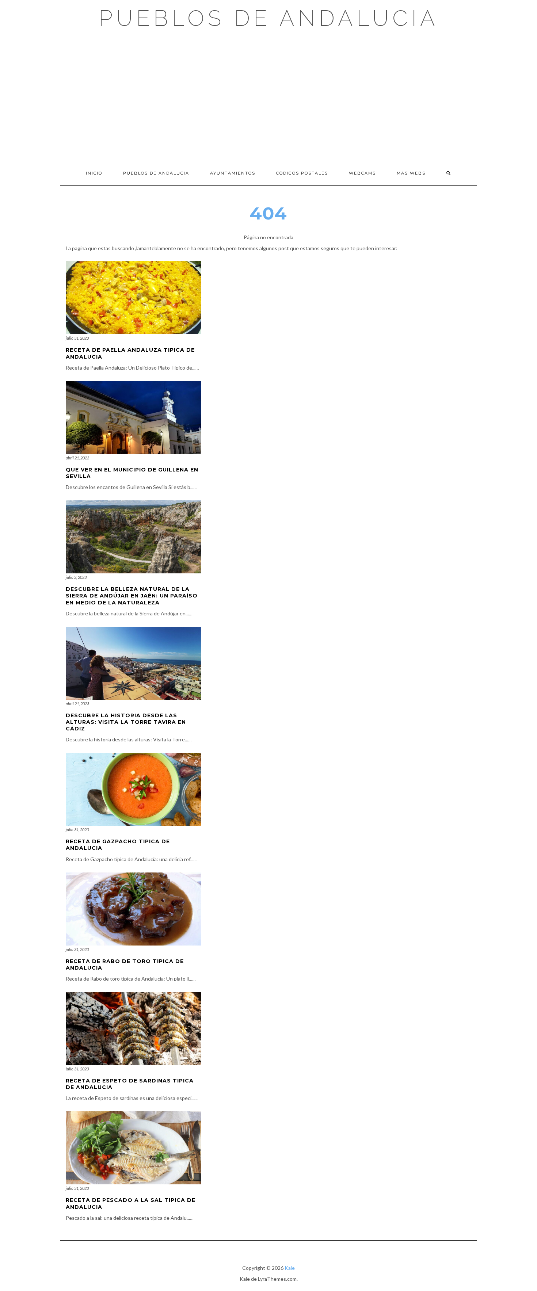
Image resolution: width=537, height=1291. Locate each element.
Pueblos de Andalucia (269, 18)
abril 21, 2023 (77, 457)
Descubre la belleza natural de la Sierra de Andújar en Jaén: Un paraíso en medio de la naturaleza (132, 596)
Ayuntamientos (232, 173)
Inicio (94, 173)
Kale (290, 1268)
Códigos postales (302, 173)
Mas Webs (411, 173)
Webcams (362, 173)
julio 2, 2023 (76, 577)
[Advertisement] (268, 95)
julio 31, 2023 (77, 338)
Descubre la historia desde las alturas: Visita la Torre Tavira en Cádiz (126, 722)
